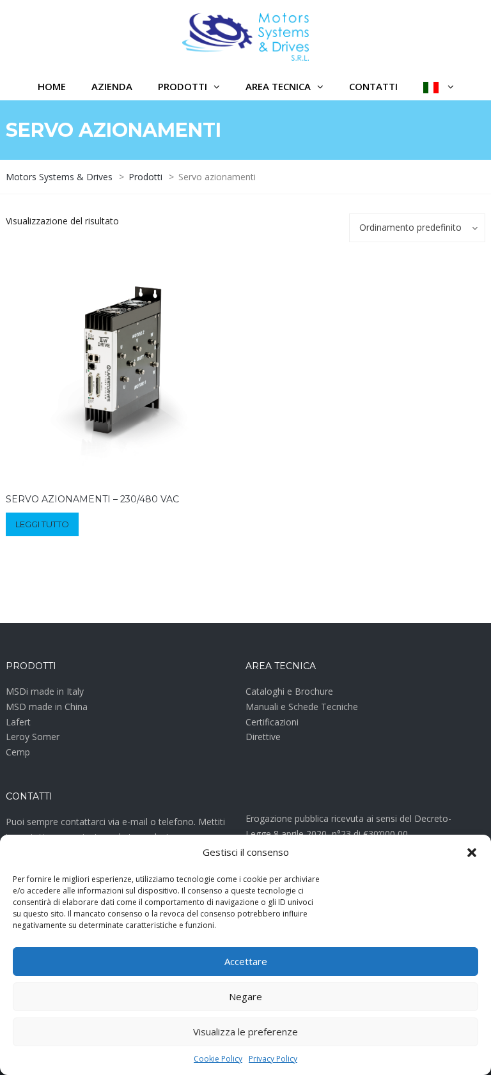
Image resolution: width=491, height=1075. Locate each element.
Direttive (263, 737)
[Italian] (438, 86)
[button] (471, 852)
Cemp (18, 752)
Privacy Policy (273, 1058)
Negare (245, 996)
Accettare (245, 961)
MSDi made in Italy (45, 691)
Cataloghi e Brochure (289, 691)
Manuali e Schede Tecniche (302, 706)
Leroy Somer (32, 737)
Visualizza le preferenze (245, 1031)
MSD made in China (47, 706)
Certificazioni (272, 722)
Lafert (18, 722)
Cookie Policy (218, 1058)
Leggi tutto (42, 524)
